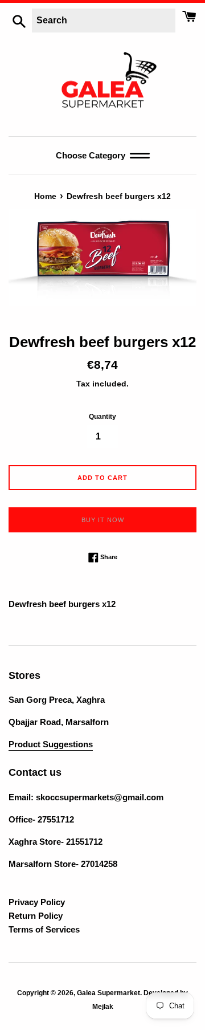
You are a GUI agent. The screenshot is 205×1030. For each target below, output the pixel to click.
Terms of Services (44, 929)
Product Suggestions (51, 744)
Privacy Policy (37, 902)
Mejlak (102, 1007)
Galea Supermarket (108, 993)
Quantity (102, 417)
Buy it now (102, 519)
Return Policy (36, 916)
